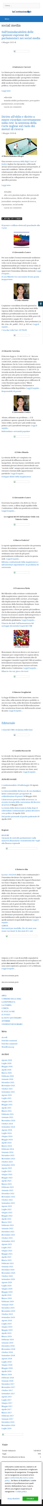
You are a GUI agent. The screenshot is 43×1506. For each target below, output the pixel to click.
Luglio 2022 (6, 1209)
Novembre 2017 (8, 1387)
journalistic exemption (11, 201)
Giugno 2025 (7, 1101)
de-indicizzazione (9, 198)
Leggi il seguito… (33, 388)
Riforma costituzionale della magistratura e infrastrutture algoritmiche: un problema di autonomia (20, 564)
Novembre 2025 (8, 1086)
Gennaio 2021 (7, 1267)
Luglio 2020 (6, 1286)
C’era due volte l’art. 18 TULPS (14, 330)
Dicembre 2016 (8, 1422)
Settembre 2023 (8, 1165)
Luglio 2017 (6, 1400)
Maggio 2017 (7, 1406)
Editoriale (8, 723)
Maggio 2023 (7, 1178)
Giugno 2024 (7, 1136)
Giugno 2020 (7, 1289)
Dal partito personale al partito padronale (19, 816)
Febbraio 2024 (8, 1149)
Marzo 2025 (7, 1111)
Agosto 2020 (7, 1282)
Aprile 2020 (6, 1295)
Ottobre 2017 (7, 1390)
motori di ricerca (29, 201)
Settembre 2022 (8, 1203)
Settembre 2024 (8, 1127)
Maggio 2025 (7, 1105)
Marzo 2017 (7, 1413)
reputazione (7, 204)
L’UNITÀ (5, 1008)
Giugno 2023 (7, 1174)
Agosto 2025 (7, 1095)
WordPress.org (8, 1047)
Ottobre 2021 (7, 1238)
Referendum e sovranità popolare (16, 431)
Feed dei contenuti (9, 1041)
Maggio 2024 (7, 1140)
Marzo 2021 (7, 1260)
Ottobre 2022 (7, 1200)
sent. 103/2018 (10, 875)
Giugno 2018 (7, 1365)
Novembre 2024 (8, 1121)
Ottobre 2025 (7, 1089)
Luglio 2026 (6, 1063)
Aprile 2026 (6, 1070)
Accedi (4, 1037)
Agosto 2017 (7, 1397)
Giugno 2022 (7, 1213)
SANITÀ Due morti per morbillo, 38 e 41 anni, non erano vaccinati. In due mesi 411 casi (19, 928)
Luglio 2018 (6, 1362)
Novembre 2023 (8, 1159)
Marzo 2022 (7, 1222)
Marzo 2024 (7, 1146)
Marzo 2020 (7, 1298)
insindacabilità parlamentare (16, 101)
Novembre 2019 (8, 1311)
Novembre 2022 (8, 1197)
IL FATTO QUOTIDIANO (12, 1018)
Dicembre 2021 (8, 1232)
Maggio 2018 (7, 1368)
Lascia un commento (13, 107)
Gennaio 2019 (7, 1343)
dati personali (33, 195)
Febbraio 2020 (8, 1301)
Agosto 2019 (7, 1320)
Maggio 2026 (7, 1066)
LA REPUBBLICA (8, 1002)
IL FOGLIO (6, 1015)
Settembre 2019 (8, 1317)
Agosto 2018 (7, 1359)
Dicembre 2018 (8, 1346)
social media (19, 104)
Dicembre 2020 (8, 1270)
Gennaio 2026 (7, 1079)
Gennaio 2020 (7, 1305)
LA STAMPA (6, 1005)
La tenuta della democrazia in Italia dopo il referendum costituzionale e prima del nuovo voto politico (21, 810)
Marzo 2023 (7, 1184)
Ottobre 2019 (7, 1314)
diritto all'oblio (23, 198)
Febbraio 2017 (8, 1416)
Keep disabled (13, 1499)
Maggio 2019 (7, 1330)
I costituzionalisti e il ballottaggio (16, 785)
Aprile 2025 (6, 1108)
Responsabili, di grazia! (11, 391)
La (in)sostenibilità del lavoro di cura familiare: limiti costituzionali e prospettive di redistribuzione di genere (21, 793)
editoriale (8, 97)
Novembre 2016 (8, 1425)
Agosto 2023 (7, 1168)
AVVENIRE (6, 1021)
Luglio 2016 (6, 1428)
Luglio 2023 (6, 1171)
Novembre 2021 (8, 1235)
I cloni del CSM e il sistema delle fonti (17, 730)
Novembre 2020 (8, 1273)
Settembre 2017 (8, 1394)
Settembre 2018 (8, 1355)
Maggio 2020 (7, 1292)
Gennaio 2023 (7, 1190)
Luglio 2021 (6, 1247)
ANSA (4, 995)
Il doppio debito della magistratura (16, 477)
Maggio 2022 (7, 1216)
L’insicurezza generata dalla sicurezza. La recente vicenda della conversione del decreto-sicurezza (21, 802)
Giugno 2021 (7, 1251)
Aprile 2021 (6, 1257)
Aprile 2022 (6, 1219)
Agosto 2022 (7, 1206)
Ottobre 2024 (7, 1124)
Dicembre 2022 (8, 1193)
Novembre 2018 (8, 1349)
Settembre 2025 (8, 1092)
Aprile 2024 (6, 1143)
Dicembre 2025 (8, 1082)
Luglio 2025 (6, 1098)
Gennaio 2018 (7, 1381)
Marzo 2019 (7, 1336)
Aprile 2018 (6, 1371)
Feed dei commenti (9, 1044)
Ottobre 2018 (7, 1352)
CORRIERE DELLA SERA (11, 999)
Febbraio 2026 (8, 1076)
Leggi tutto (6, 91)
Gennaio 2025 (7, 1117)
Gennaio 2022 (7, 1228)
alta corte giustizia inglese (15, 195)
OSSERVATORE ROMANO (12, 1024)
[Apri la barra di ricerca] (40, 19)
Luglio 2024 (6, 1133)
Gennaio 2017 (7, 1419)
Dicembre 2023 (8, 1155)
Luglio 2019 (6, 1324)
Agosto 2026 (7, 1060)
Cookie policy (21, 1491)
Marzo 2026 (7, 1073)
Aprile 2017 (6, 1409)
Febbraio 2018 (8, 1378)
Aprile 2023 (6, 1181)
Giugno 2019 (7, 1327)
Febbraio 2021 (8, 1263)
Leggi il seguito (29, 772)
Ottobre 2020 (7, 1276)
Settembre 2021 (8, 1241)
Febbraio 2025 (8, 1114)
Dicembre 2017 (8, 1384)
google (33, 198)
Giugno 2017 (7, 1403)
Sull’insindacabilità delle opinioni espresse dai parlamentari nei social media (21, 35)
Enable (30, 1499)
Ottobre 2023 (7, 1162)
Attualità (7, 192)
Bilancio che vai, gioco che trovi (15, 671)
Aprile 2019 (6, 1333)
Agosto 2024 (7, 1130)
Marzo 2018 (7, 1374)
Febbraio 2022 (8, 1225)
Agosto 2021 (7, 1244)
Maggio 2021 (7, 1254)
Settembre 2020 (8, 1279)
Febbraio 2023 (8, 1187)
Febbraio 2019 (8, 1340)
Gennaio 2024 (7, 1152)
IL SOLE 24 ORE (8, 1011)
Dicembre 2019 (8, 1308)
